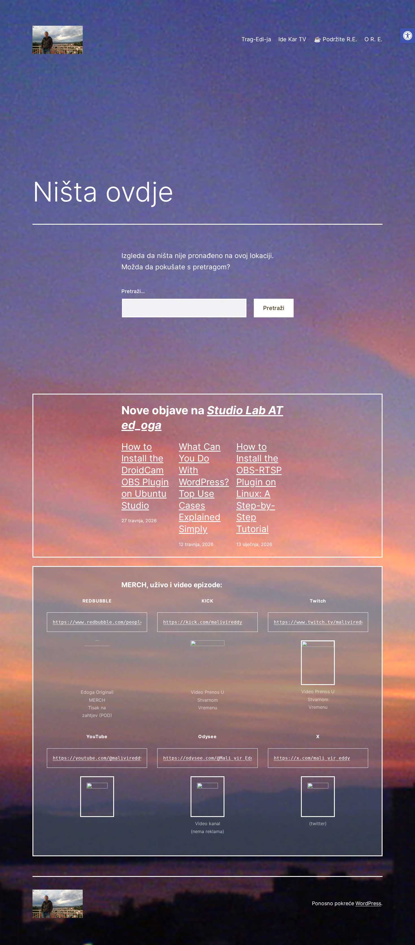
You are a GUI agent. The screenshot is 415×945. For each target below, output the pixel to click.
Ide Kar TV (292, 39)
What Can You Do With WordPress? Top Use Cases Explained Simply (204, 487)
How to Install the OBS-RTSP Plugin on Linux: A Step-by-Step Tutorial (259, 487)
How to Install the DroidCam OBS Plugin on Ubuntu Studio (145, 476)
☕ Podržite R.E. (335, 39)
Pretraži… (133, 291)
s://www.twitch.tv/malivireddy (326, 622)
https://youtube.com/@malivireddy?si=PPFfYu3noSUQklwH (126, 758)
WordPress (368, 903)
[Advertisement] (207, 126)
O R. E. (373, 39)
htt (278, 622)
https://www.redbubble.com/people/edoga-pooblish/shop (126, 622)
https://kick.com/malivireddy (202, 622)
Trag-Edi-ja (256, 39)
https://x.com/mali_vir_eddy (312, 758)
